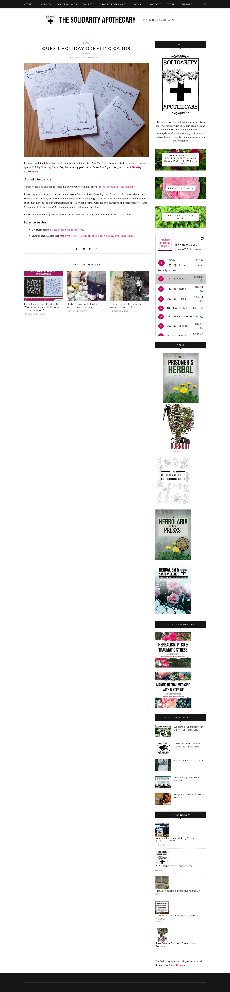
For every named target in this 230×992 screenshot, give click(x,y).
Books (137, 4)
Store (171, 4)
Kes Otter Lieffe (54, 163)
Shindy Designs (177, 965)
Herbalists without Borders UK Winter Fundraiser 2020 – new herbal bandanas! (42, 307)
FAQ (26, 12)
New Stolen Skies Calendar (189, 760)
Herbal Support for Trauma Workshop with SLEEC (125, 306)
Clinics (46, 4)
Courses (88, 4)
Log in (39, 12)
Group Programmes (113, 4)
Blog (86, 43)
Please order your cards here (66, 229)
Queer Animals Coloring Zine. (118, 186)
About (28, 4)
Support (186, 4)
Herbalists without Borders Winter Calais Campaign (82, 306)
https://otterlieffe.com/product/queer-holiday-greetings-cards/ (97, 235)
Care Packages (67, 4)
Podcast (155, 4)
